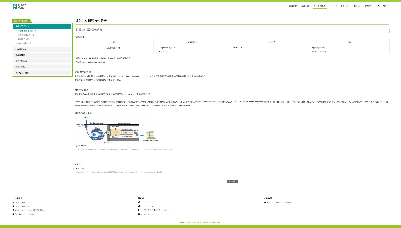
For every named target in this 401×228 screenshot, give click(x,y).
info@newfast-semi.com (25, 214)
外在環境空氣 (21, 49)
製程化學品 (20, 67)
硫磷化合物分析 (24, 43)
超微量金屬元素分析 (26, 35)
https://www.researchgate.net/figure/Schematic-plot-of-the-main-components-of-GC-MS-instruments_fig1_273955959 (123, 149)
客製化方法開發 (22, 73)
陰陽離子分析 (23, 39)
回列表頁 (232, 181)
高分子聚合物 (21, 61)
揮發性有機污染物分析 (27, 31)
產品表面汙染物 (22, 26)
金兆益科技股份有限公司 (19, 6)
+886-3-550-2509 (22, 202)
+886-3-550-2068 (22, 206)
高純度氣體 (20, 55)
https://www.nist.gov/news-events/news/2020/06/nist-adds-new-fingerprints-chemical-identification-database (119, 172)
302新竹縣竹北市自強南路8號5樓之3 (30, 210)
